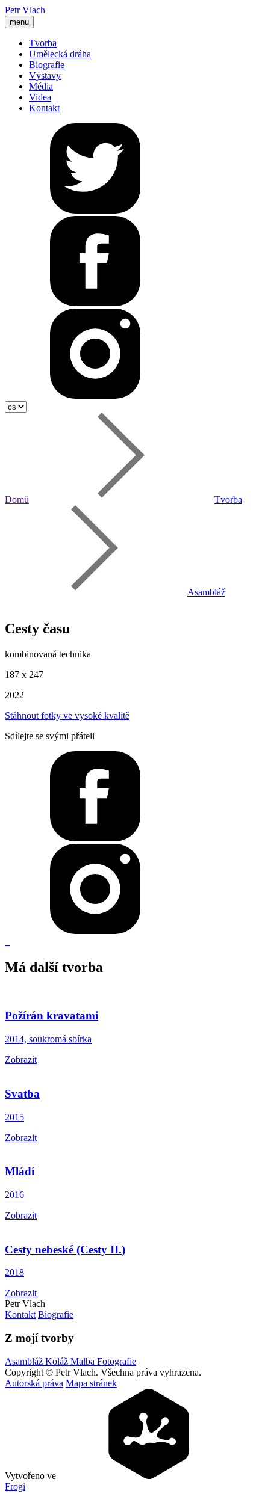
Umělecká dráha (60, 54)
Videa (40, 97)
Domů (17, 499)
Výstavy (45, 75)
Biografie (46, 65)
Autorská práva (34, 1383)
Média (41, 86)
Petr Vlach (25, 10)
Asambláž (206, 592)
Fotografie (116, 1361)
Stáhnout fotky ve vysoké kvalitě (67, 715)
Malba (83, 1361)
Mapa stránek (91, 1383)
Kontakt (44, 108)
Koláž (57, 1361)
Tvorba (43, 43)
